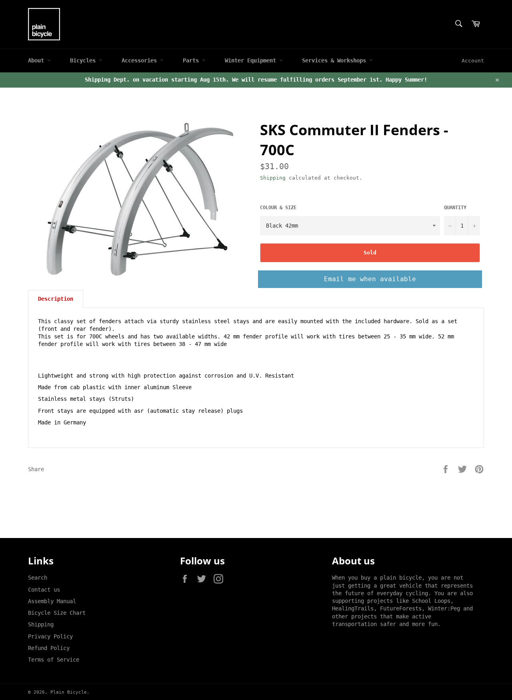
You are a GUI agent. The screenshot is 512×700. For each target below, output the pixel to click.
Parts (192, 60)
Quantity (455, 207)
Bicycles (84, 60)
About (37, 60)
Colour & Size (278, 207)
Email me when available (370, 279)
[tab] (55, 299)
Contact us (44, 589)
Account (473, 61)
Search (37, 577)
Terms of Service (53, 659)
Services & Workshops (335, 60)
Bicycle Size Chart (57, 613)
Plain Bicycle (68, 692)
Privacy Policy (50, 636)
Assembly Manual (52, 601)
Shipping (273, 178)
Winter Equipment (252, 60)
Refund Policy (49, 648)
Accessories (141, 60)
